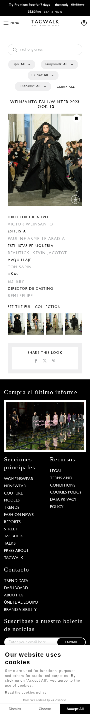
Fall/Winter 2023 (59, 102)
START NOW (53, 11)
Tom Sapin (20, 267)
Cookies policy (66, 493)
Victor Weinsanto (30, 224)
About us (13, 595)
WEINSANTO (24, 102)
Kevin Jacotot (49, 253)
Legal (56, 471)
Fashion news (19, 515)
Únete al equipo (21, 603)
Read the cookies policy (26, 692)
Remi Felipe (20, 296)
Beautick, (20, 253)
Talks (10, 544)
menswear (15, 486)
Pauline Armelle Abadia (36, 239)
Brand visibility (20, 610)
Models (12, 500)
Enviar (71, 642)
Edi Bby (16, 282)
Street (11, 529)
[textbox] (21, 64)
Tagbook (13, 536)
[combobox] (21, 64)
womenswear (19, 479)
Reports (12, 522)
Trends (11, 508)
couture (13, 494)
